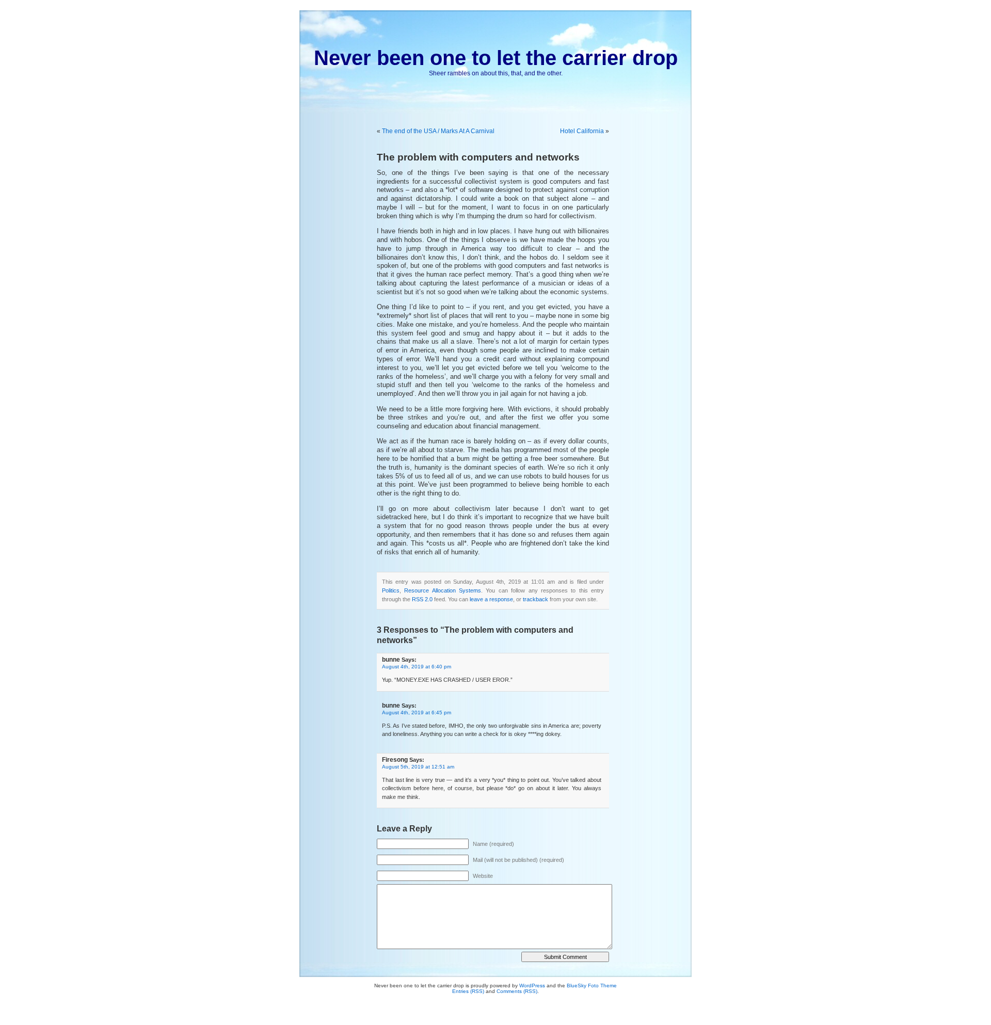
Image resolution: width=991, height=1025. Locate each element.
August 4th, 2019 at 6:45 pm (416, 712)
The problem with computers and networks (478, 157)
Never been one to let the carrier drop (496, 57)
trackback (535, 599)
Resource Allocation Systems (442, 590)
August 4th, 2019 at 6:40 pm (416, 666)
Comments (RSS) (517, 991)
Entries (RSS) (468, 991)
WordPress (532, 985)
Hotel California (582, 131)
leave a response (491, 599)
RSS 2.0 (422, 599)
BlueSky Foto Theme (592, 985)
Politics (390, 590)
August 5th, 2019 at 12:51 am (418, 767)
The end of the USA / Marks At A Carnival (438, 131)
